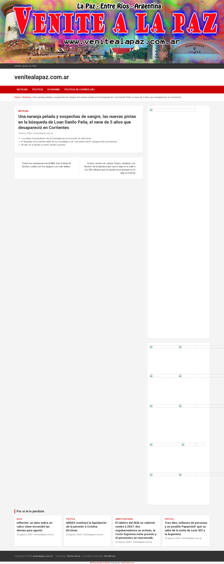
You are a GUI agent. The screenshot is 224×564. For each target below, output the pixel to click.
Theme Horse (73, 556)
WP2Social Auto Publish (100, 563)
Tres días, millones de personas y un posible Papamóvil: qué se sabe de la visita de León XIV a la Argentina (186, 528)
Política (37, 89)
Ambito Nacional (124, 519)
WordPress (109, 556)
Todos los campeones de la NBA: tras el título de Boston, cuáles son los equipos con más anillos (46, 165)
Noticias (22, 89)
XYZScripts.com (127, 563)
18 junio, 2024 (25, 133)
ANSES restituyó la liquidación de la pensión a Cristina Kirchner (86, 526)
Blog (19, 519)
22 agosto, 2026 (24, 534)
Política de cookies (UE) (79, 89)
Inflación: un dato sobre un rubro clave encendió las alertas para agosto (34, 526)
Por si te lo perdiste (30, 511)
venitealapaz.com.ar (41, 77)
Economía (54, 89)
